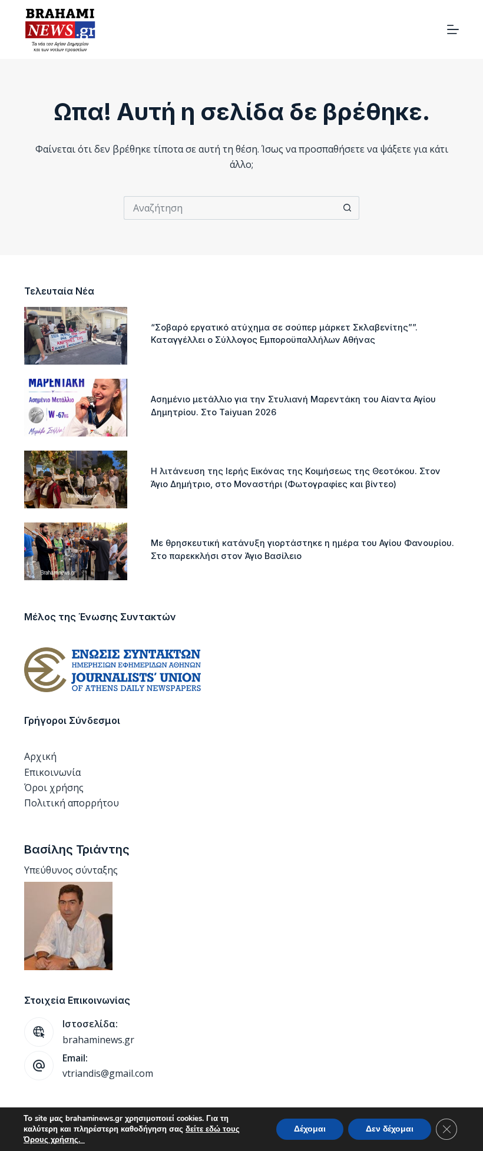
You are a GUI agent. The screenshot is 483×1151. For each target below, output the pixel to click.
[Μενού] (453, 29)
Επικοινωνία (52, 772)
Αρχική (40, 756)
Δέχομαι (310, 1129)
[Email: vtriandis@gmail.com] (39, 1065)
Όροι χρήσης (54, 787)
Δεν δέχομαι (389, 1129)
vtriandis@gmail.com (107, 1073)
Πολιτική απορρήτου (71, 802)
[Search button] (347, 208)
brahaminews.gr (98, 1039)
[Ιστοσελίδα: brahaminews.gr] (39, 1032)
